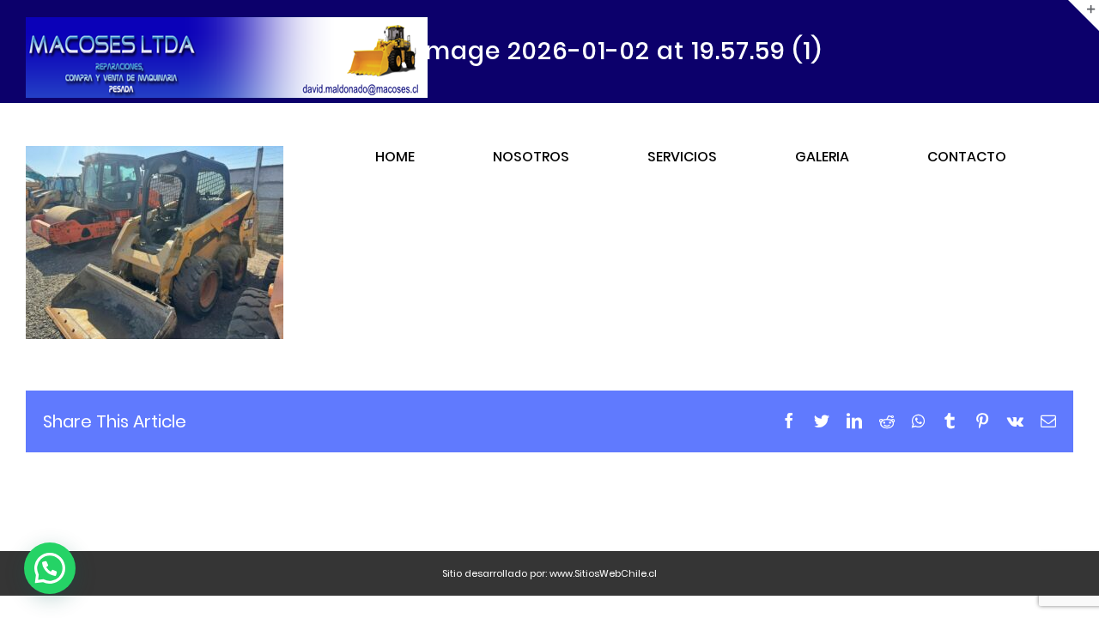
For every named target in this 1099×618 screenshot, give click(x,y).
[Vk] (1015, 420)
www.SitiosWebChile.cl (603, 573)
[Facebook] (789, 420)
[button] (50, 568)
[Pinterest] (982, 420)
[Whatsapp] (918, 420)
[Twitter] (821, 420)
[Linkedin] (854, 420)
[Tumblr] (949, 420)
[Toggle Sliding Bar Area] (1083, 15)
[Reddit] (887, 420)
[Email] (1048, 420)
